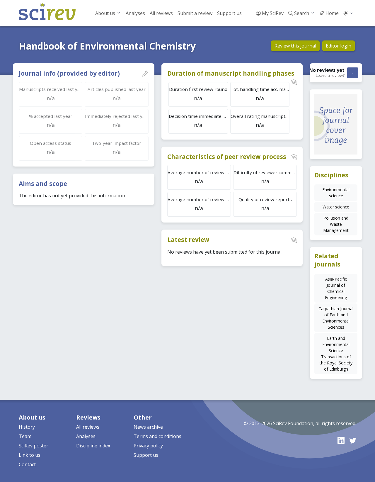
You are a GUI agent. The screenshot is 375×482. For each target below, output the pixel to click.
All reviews (161, 13)
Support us (229, 13)
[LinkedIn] (341, 440)
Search (301, 13)
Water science (336, 207)
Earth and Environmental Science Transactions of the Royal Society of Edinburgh (336, 353)
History (27, 427)
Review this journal (295, 46)
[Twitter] (352, 440)
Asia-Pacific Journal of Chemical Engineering (336, 288)
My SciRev (272, 13)
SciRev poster (33, 445)
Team (25, 436)
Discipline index (93, 445)
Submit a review (195, 13)
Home (331, 13)
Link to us (29, 455)
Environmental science (336, 192)
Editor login (338, 46)
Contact (27, 464)
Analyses (135, 13)
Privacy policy (148, 445)
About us (105, 13)
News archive (148, 427)
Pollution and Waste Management (336, 224)
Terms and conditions (157, 436)
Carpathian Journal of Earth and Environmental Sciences (335, 318)
